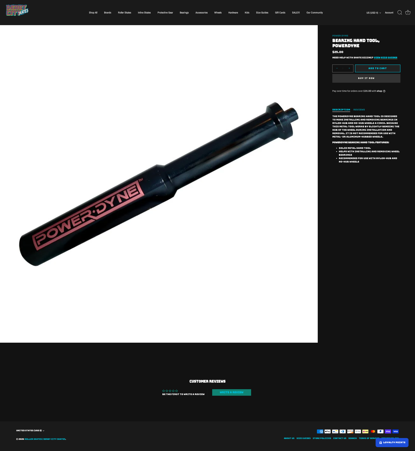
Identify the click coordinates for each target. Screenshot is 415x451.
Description (341, 109)
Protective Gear (165, 12)
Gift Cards (280, 12)
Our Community (315, 12)
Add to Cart (377, 68)
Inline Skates (144, 12)
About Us (289, 438)
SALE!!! (296, 12)
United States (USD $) (29, 430)
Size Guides (262, 12)
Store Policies (322, 438)
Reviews (359, 109)
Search (352, 438)
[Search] (399, 12)
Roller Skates (124, 12)
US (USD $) (372, 12)
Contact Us (339, 438)
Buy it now (366, 78)
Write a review (231, 392)
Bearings (184, 12)
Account (389, 12)
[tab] (342, 109)
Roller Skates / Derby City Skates (44, 439)
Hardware (233, 12)
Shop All (93, 12)
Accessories (202, 12)
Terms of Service (369, 438)
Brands (107, 12)
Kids (247, 12)
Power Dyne (340, 35)
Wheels (218, 12)
